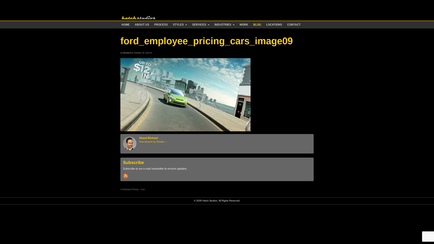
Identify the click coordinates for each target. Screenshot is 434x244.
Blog (257, 24)
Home (126, 24)
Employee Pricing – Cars (133, 189)
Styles (178, 24)
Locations (274, 24)
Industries (222, 24)
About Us (142, 24)
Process (161, 24)
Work (244, 24)
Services (199, 24)
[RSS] (125, 176)
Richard (127, 53)
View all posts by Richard (153, 141)
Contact (294, 24)
